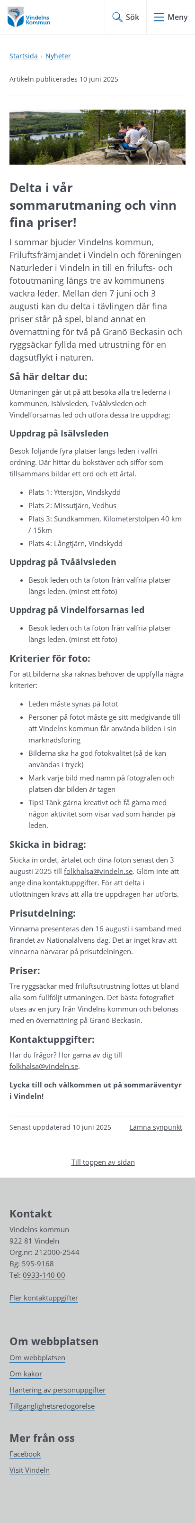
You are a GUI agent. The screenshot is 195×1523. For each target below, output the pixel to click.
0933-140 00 (44, 1275)
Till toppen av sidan (103, 1162)
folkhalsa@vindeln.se (98, 871)
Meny (178, 17)
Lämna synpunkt (156, 1127)
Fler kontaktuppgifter (43, 1297)
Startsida (23, 55)
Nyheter (58, 55)
